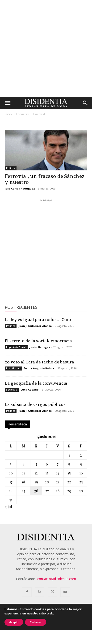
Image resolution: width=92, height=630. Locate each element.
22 (69, 481)
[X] (52, 592)
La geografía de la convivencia (36, 383)
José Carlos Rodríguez (20, 188)
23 (81, 481)
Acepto (13, 622)
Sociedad (11, 389)
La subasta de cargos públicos (35, 404)
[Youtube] (65, 592)
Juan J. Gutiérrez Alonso (35, 326)
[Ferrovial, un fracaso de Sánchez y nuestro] (46, 150)
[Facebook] (27, 592)
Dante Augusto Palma (39, 368)
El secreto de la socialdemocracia (38, 340)
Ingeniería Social (16, 347)
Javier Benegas (39, 347)
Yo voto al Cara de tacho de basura (39, 362)
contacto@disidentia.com (56, 578)
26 (36, 490)
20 (47, 481)
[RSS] (39, 592)
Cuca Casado (29, 389)
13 (46, 472)
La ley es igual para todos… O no (38, 319)
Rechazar (36, 622)
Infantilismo (13, 368)
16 (81, 472)
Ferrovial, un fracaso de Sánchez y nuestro (44, 179)
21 (57, 481)
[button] (7, 103)
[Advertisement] (46, 48)
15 (69, 472)
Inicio (8, 114)
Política (10, 168)
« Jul (8, 506)
